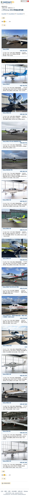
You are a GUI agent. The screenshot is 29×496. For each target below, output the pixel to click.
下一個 (3, 25)
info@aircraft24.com (22, 494)
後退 (3, 17)
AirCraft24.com (7, 494)
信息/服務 (14, 491)
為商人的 (20, 491)
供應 (9, 491)
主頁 (2, 491)
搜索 (5, 491)
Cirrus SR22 (4, 13)
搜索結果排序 (4, 6)
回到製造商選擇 (7, 483)
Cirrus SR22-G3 (20, 13)
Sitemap (26, 491)
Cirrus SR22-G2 (11, 13)
